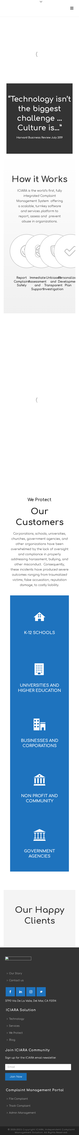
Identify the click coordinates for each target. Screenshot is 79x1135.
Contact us (16, 980)
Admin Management (22, 1112)
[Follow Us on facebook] (10, 991)
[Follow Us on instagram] (30, 991)
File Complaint (18, 1098)
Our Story (15, 973)
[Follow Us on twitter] (41, 991)
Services (14, 1026)
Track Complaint (19, 1105)
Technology (16, 1019)
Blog (12, 1040)
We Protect (16, 1033)
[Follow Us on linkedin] (20, 991)
